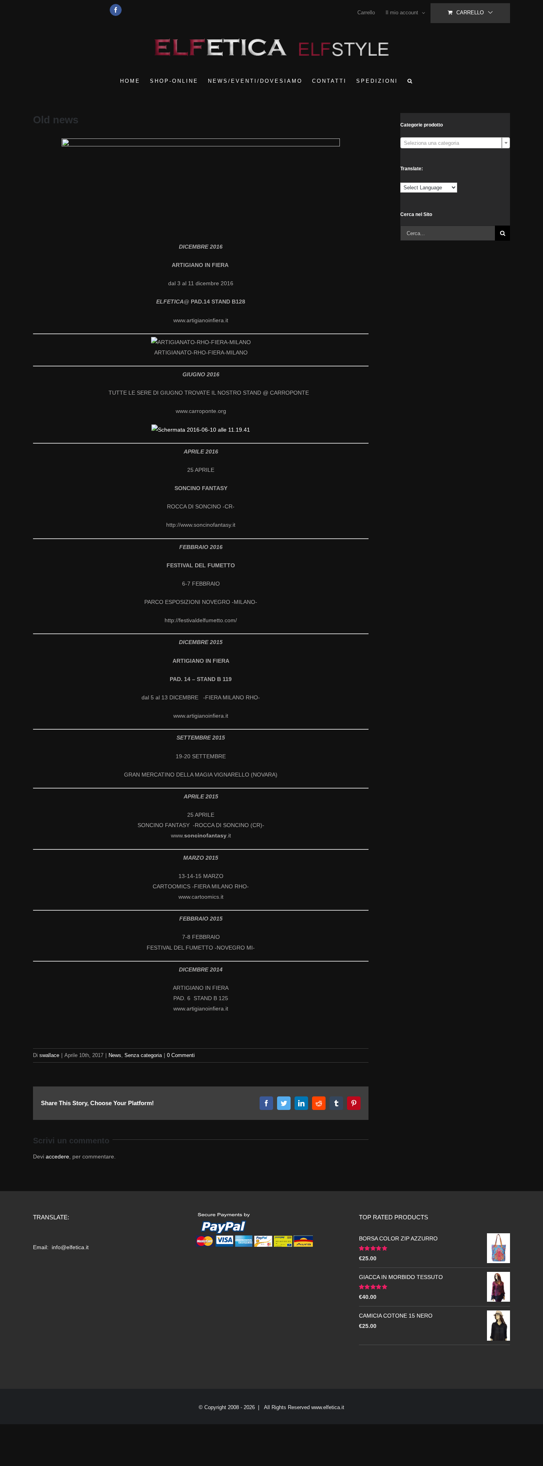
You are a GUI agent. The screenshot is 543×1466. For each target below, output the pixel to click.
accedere (57, 1156)
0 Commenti (181, 1055)
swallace (49, 1055)
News (115, 1055)
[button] (410, 81)
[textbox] (455, 143)
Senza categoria (143, 1055)
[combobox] (455, 142)
